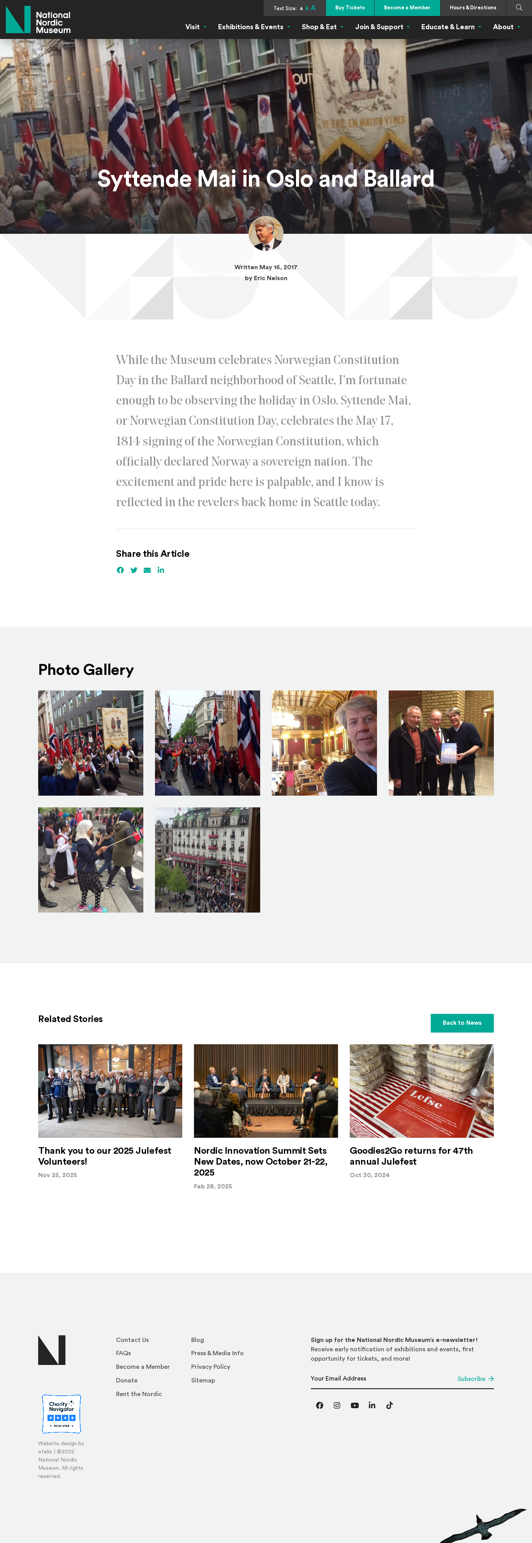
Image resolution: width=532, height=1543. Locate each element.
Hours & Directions (473, 7)
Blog (197, 1340)
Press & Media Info (217, 1353)
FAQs (123, 1353)
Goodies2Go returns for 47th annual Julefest (411, 1156)
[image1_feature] (90, 860)
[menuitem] (150, 1342)
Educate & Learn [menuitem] (448, 26)
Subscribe (471, 1379)
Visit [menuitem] (192, 26)
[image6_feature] (90, 743)
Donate (126, 1380)
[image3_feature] (207, 860)
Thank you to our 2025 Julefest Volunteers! (104, 1156)
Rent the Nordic (139, 1394)
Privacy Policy (210, 1367)
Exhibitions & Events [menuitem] (251, 26)
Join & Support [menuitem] (379, 26)
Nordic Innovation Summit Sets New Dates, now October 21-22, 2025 (260, 1162)
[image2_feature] (441, 743)
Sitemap (203, 1380)
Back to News (462, 1023)
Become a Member (407, 7)
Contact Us (132, 1340)
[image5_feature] (207, 743)
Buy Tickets (350, 7)
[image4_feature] (324, 743)
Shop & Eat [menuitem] (319, 26)
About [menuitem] (503, 26)
